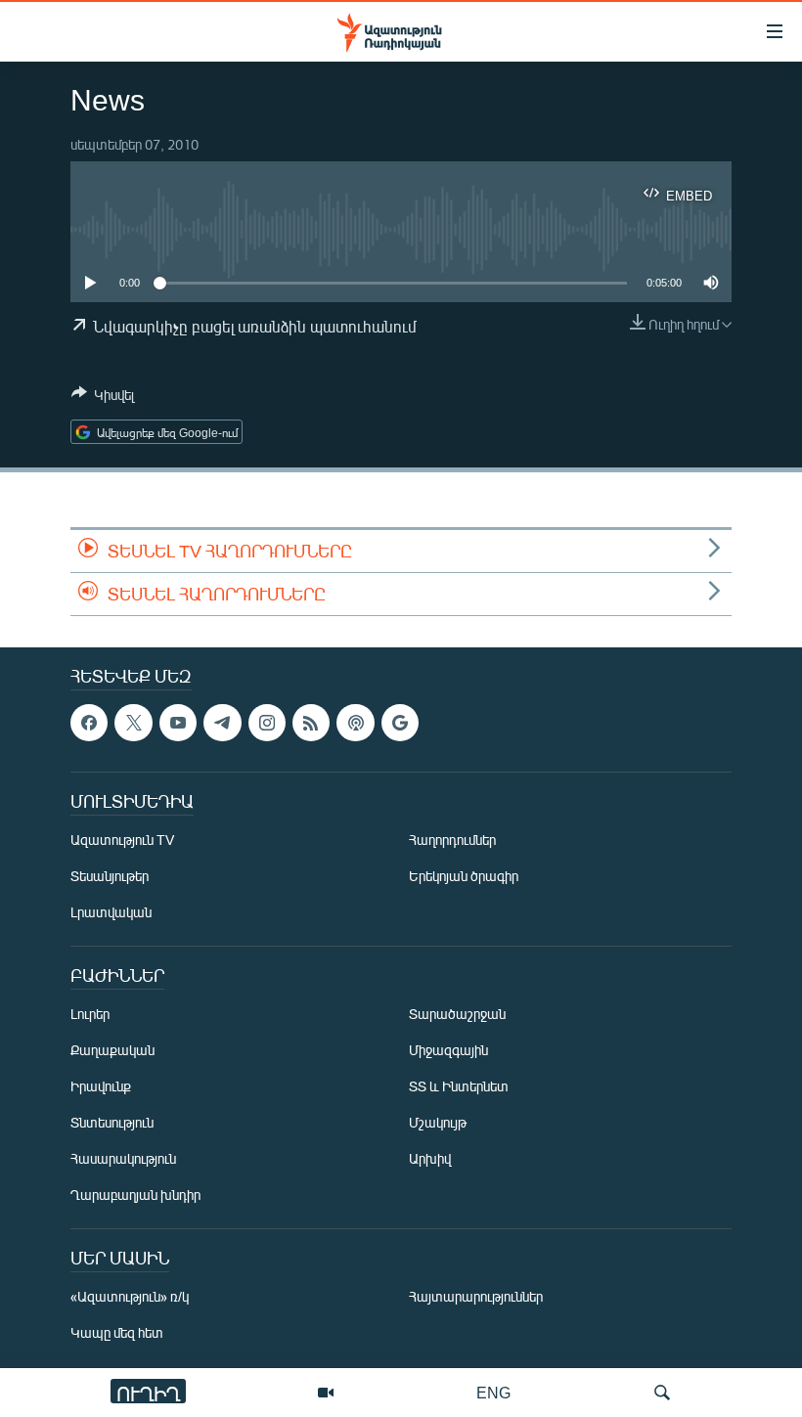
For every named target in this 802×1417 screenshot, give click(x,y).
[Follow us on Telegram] (222, 722)
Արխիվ (430, 1158)
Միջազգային (448, 1049)
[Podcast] (355, 722)
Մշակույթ (438, 1122)
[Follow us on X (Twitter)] (133, 722)
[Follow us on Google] (400, 722)
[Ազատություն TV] (325, 1392)
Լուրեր (90, 1013)
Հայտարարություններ (476, 1296)
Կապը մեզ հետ (116, 1332)
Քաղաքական (112, 1049)
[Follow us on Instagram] (267, 722)
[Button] (102, 398)
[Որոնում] (662, 1392)
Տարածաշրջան (457, 1013)
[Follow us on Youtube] (178, 722)
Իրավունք (100, 1086)
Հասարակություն (123, 1158)
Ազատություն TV (122, 839)
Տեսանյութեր (109, 875)
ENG (493, 1392)
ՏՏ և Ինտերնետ (459, 1086)
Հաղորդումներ (452, 839)
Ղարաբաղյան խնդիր (135, 1194)
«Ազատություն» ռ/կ (129, 1296)
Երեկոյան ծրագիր (463, 875)
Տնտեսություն (112, 1122)
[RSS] (311, 722)
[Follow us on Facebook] (89, 722)
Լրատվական (111, 912)
